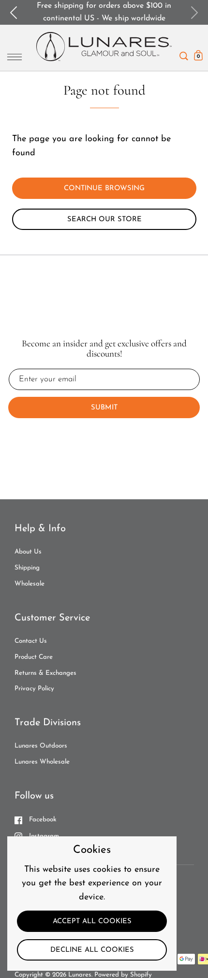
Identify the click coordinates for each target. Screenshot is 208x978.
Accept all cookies (92, 921)
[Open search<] (183, 54)
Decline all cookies (92, 950)
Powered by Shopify (123, 975)
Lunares (79, 975)
